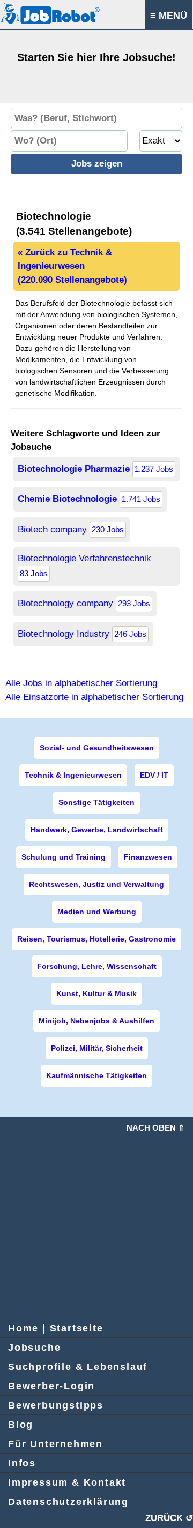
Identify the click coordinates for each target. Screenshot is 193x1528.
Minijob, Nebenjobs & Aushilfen (96, 1021)
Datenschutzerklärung (68, 1501)
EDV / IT (154, 775)
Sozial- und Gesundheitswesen (97, 747)
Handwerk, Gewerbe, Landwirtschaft (97, 829)
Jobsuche (34, 1347)
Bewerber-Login (51, 1386)
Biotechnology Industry (82, 634)
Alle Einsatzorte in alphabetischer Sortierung (94, 697)
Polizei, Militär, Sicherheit (97, 1048)
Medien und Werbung (96, 911)
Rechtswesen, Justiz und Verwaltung (96, 884)
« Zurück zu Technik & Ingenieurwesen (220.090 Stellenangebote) (72, 266)
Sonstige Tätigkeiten (96, 802)
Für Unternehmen (55, 1444)
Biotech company (71, 529)
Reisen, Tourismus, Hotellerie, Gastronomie (96, 939)
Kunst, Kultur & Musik (96, 993)
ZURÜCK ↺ (169, 1518)
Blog (20, 1424)
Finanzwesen (148, 857)
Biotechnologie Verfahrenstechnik (84, 565)
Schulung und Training (63, 857)
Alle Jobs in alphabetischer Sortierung (81, 683)
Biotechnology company (84, 603)
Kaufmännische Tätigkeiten (96, 1075)
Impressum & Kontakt (67, 1482)
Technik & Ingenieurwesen (73, 775)
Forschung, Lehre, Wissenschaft (97, 966)
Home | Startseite (55, 1328)
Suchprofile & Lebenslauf (77, 1366)
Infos (22, 1463)
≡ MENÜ (168, 15)
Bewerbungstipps (55, 1405)
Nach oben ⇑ (156, 1127)
